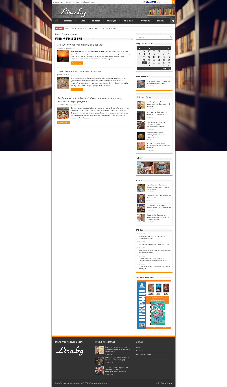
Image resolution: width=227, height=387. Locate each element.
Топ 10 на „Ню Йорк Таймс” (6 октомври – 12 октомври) (117, 359)
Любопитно (145, 20)
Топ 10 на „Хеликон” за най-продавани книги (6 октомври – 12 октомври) (158, 104)
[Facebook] (159, 2)
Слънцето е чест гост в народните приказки (80, 44)
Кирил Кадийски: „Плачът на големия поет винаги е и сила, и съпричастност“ (90, 28)
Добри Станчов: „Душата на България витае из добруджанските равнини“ (156, 124)
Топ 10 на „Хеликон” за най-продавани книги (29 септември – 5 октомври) (158, 145)
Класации (111, 20)
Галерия (160, 20)
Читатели (128, 20)
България (68, 20)
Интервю (96, 20)
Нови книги (77, 105)
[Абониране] (132, 39)
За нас (68, 2)
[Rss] (157, 2)
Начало (56, 20)
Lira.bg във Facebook (88, 2)
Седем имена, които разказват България (79, 71)
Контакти (76, 2)
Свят (83, 20)
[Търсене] (173, 2)
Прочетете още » (77, 63)
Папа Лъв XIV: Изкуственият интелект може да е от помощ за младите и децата (157, 217)
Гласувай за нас (166, 383)
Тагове (148, 97)
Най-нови (140, 97)
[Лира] (72, 10)
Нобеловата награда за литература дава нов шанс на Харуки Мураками (156, 135)
